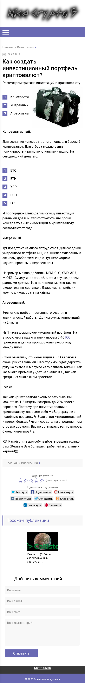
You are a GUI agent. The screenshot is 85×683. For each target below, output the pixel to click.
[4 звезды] (37, 480)
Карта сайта (42, 667)
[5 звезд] (42, 480)
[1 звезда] (21, 480)
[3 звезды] (31, 480)
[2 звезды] (26, 480)
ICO (68, 337)
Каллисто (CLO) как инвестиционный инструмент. (39, 558)
